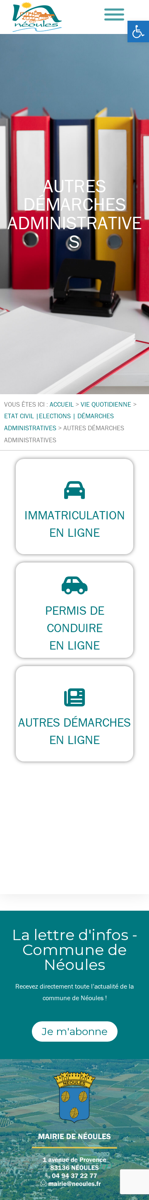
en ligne (74, 532)
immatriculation (74, 515)
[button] (138, 31)
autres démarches (74, 722)
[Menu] (114, 15)
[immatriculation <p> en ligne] (74, 490)
